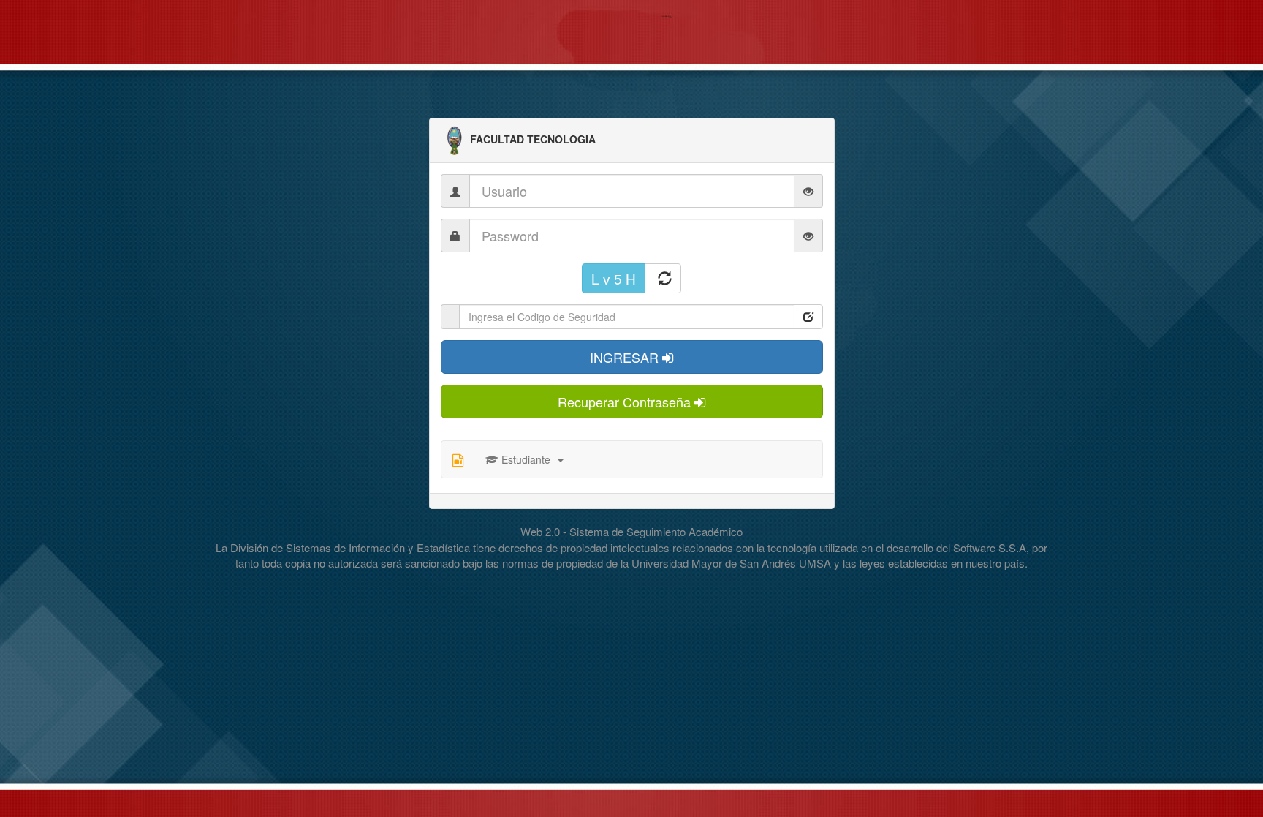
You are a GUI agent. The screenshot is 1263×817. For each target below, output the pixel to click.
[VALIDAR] (808, 316)
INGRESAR (626, 356)
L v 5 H (613, 278)
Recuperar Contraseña (626, 401)
